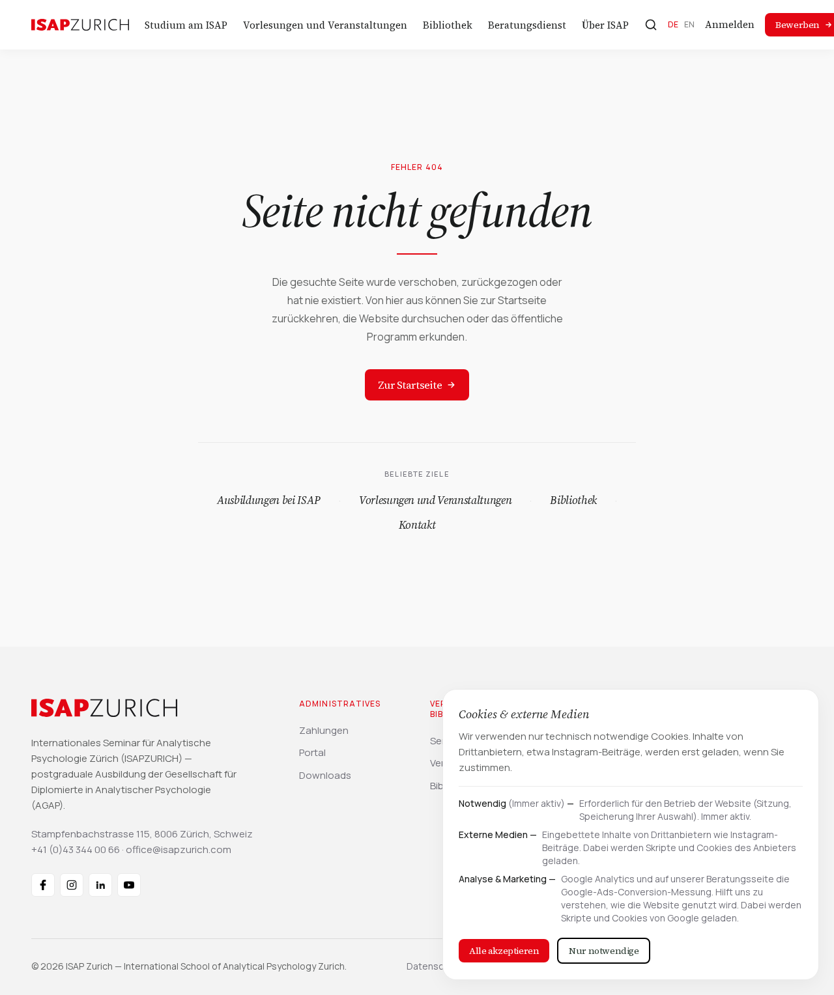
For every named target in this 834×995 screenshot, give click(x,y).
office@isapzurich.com (178, 849)
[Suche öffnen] (650, 24)
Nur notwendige (604, 950)
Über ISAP (605, 25)
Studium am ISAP (186, 25)
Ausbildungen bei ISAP (269, 500)
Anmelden (730, 24)
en (689, 24)
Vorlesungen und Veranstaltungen (325, 25)
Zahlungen (324, 730)
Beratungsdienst (527, 25)
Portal (312, 752)
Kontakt (417, 525)
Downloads (325, 775)
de (673, 24)
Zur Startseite (410, 385)
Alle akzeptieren (504, 950)
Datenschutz (435, 966)
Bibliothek (447, 25)
